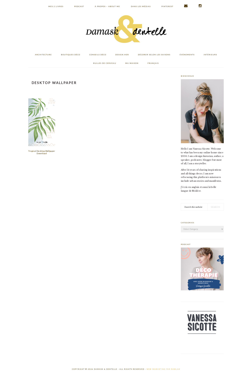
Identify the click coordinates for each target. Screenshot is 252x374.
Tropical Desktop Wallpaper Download (41, 152)
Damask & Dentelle (126, 29)
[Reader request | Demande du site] (186, 6)
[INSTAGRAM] (200, 6)
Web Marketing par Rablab (163, 369)
